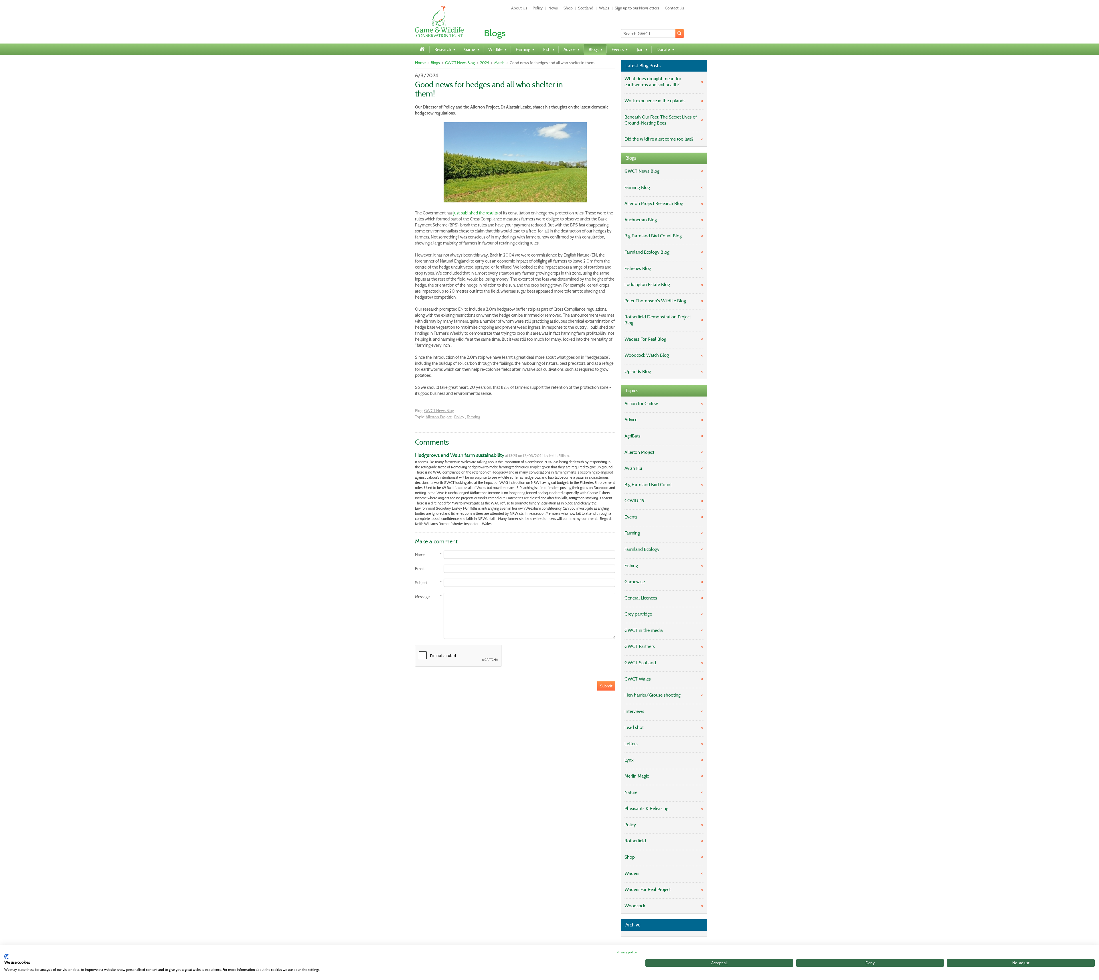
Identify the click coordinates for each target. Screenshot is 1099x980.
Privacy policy (626, 952)
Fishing (631, 565)
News (553, 8)
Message (422, 596)
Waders (631, 873)
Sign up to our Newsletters (637, 8)
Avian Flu (633, 468)
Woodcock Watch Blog (646, 355)
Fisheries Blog (637, 268)
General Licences (640, 598)
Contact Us (674, 8)
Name (420, 554)
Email (419, 568)
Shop (568, 8)
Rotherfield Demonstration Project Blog (657, 320)
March (499, 62)
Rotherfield (635, 840)
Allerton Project (439, 416)
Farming (473, 416)
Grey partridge (638, 614)
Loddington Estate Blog (647, 284)
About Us (519, 8)
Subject (421, 582)
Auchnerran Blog (640, 219)
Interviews (634, 711)
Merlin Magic (636, 776)
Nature (630, 792)
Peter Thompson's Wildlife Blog (655, 300)
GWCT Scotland (640, 662)
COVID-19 (634, 500)
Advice (630, 419)
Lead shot (634, 727)
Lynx (629, 760)
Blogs (435, 62)
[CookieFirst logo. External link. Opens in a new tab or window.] (6, 956)
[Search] (679, 33)
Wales (604, 8)
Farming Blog (637, 187)
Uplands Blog (637, 371)
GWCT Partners (639, 646)
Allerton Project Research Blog (653, 203)
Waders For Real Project (647, 889)
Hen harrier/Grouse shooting (652, 695)
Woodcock (634, 905)
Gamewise (634, 581)
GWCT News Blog (460, 62)
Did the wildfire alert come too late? (658, 139)
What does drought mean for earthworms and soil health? (652, 81)
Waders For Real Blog (645, 339)
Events (631, 517)
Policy (538, 8)
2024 (484, 62)
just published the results (475, 213)
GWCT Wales (637, 679)
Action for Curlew (641, 403)
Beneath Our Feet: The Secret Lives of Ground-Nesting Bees (660, 120)
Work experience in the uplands (654, 100)
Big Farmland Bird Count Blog (653, 235)
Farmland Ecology (641, 549)
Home (420, 62)
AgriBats (632, 436)
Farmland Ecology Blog (646, 252)
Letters (631, 743)
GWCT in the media (643, 630)
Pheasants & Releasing (646, 808)
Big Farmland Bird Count (648, 484)
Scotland (585, 8)
